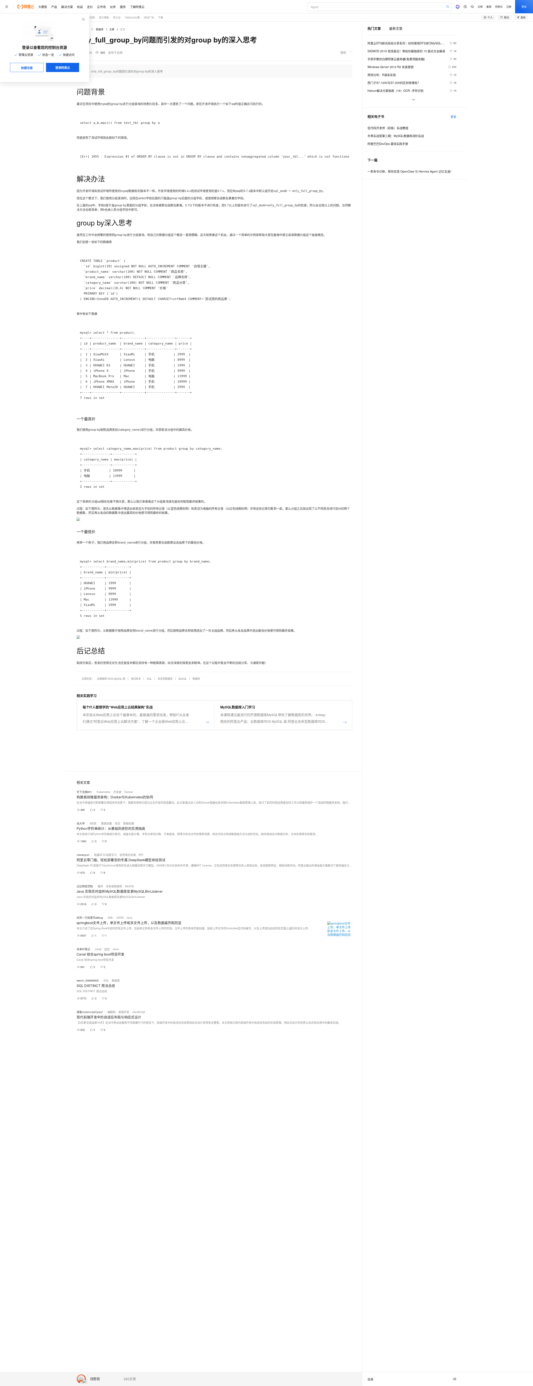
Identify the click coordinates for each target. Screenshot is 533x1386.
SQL (149, 678)
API (141, 855)
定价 (90, 7)
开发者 (117, 792)
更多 (453, 116)
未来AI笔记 (83, 949)
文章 (111, 29)
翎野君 (95, 1379)
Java (129, 917)
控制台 (499, 6)
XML (110, 917)
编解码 (111, 1012)
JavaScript (138, 1012)
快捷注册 (27, 68)
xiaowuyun (83, 855)
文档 (480, 6)
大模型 (42, 7)
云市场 (101, 7)
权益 (80, 7)
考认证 (117, 17)
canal (98, 949)
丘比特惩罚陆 (85, 886)
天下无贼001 (84, 792)
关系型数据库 (165, 678)
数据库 (99, 29)
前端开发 (123, 1012)
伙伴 (113, 7)
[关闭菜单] (6, 6)
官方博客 (104, 17)
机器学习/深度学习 (105, 855)
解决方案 (67, 7)
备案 (488, 6)
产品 (54, 7)
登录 (524, 6)
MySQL (182, 678)
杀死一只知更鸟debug (90, 917)
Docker (128, 792)
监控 (107, 949)
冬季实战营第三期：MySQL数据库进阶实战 (395, 136)
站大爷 (81, 823)
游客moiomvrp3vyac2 (90, 1012)
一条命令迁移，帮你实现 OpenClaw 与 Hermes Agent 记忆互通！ (410, 171)
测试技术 (136, 678)
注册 (508, 6)
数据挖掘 (128, 823)
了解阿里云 (137, 7)
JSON (119, 917)
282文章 (130, 1379)
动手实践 (90, 17)
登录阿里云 (62, 67)
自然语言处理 (128, 855)
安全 (117, 823)
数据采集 (106, 823)
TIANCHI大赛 (132, 17)
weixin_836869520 (88, 980)
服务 (123, 7)
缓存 (100, 886)
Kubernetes (103, 792)
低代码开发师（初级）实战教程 (387, 128)
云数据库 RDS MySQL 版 (111, 678)
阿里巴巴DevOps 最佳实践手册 (387, 144)
